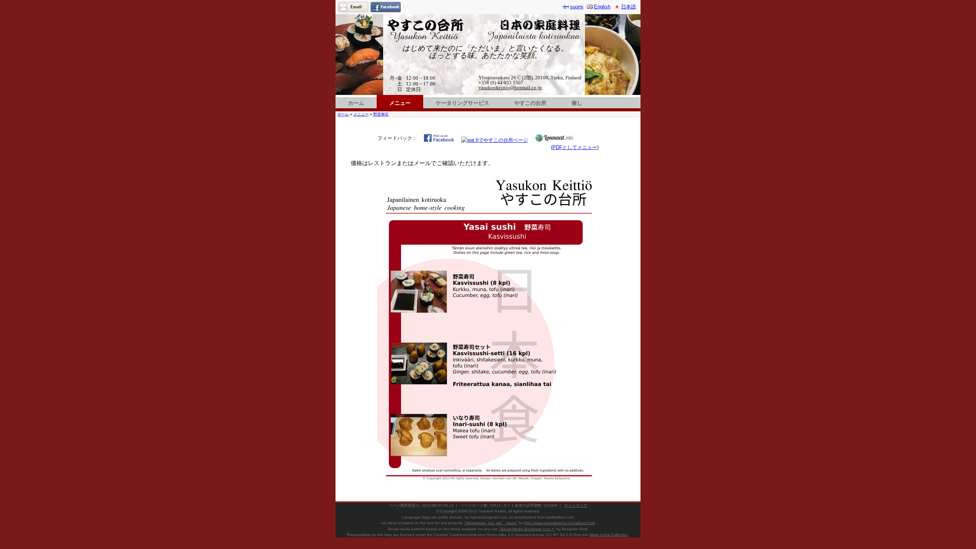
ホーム (356, 103)
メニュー (400, 103)
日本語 (628, 7)
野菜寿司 (380, 114)
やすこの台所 (530, 103)
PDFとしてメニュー (574, 147)
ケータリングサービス (462, 103)
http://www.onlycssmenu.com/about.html (559, 523)
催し (576, 103)
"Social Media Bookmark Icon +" (527, 529)
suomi (576, 7)
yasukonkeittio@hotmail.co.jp (510, 87)
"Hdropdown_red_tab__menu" (491, 523)
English (602, 7)
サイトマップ (575, 505)
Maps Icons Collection (608, 535)
